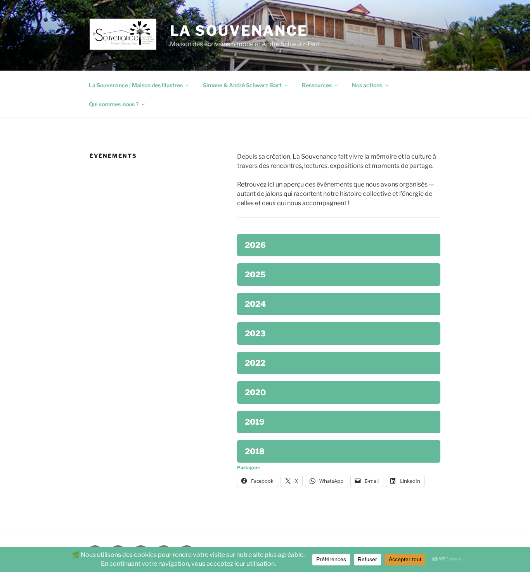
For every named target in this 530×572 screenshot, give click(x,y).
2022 (255, 363)
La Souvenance (239, 30)
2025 (255, 274)
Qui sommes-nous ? (114, 104)
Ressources (317, 85)
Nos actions (367, 85)
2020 (255, 392)
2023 (255, 333)
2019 (255, 422)
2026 (255, 245)
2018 (255, 451)
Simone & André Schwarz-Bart (242, 85)
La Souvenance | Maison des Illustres (136, 85)
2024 (255, 304)
